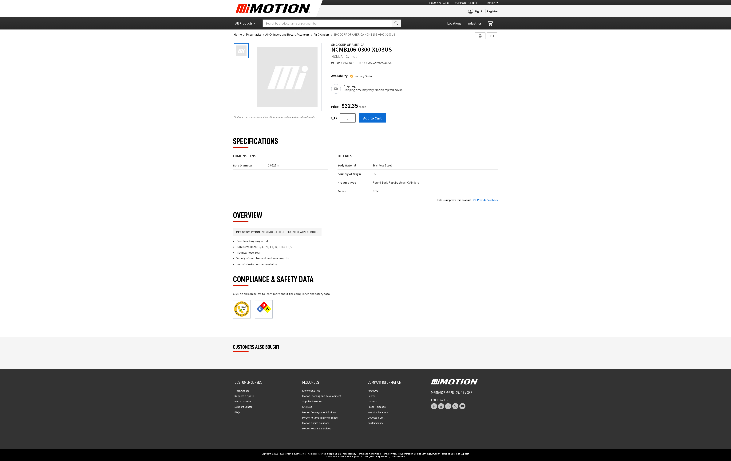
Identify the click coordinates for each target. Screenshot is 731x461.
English (490, 3)
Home (238, 34)
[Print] (480, 36)
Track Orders (242, 390)
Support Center (467, 3)
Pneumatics (253, 34)
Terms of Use (389, 453)
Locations (454, 23)
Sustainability (375, 423)
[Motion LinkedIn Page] (448, 406)
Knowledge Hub (311, 390)
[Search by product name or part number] (396, 23)
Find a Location (243, 401)
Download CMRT (377, 417)
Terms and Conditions (369, 453)
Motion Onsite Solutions (316, 423)
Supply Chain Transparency (341, 453)
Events (372, 396)
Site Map (307, 406)
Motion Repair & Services (316, 428)
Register (492, 11)
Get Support (462, 453)
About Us (373, 390)
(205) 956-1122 (382, 456)
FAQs (237, 412)
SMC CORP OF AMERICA (347, 44)
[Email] (492, 36)
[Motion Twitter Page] (455, 406)
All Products (244, 23)
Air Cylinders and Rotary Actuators (287, 34)
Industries (474, 23)
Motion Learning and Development (321, 396)
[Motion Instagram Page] (441, 406)
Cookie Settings (422, 453)
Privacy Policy (405, 453)
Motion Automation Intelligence (320, 417)
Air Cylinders (322, 34)
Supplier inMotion (312, 401)
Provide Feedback (487, 200)
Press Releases (377, 406)
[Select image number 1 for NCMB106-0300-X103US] (241, 50)
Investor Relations (378, 412)
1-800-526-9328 (439, 3)
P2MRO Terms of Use (443, 453)
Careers (372, 401)
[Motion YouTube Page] (462, 406)
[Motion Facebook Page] (434, 406)
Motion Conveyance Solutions (319, 412)
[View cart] (490, 23)
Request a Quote (244, 396)
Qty (334, 118)
